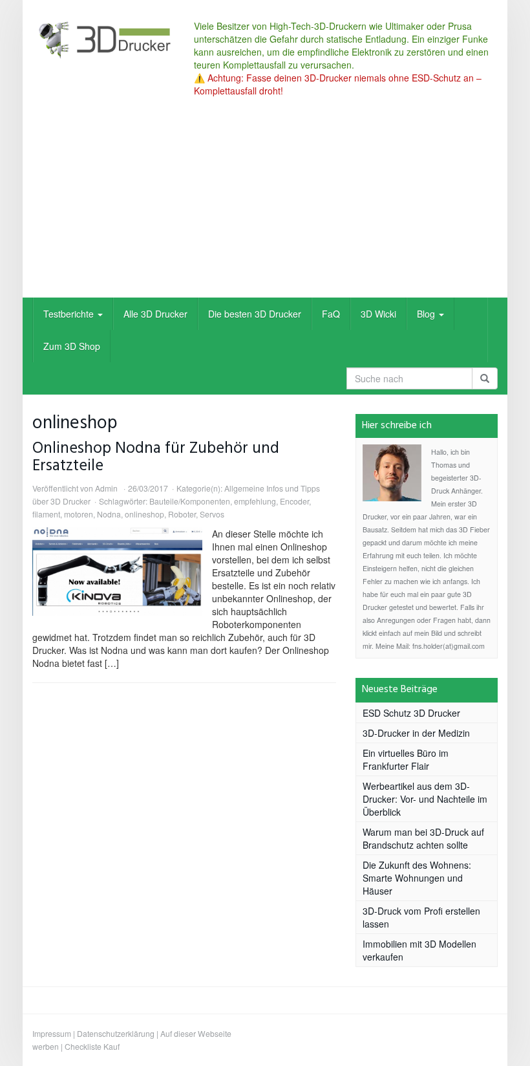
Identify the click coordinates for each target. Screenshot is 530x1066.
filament (46, 513)
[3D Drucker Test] (103, 39)
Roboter (182, 513)
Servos (212, 513)
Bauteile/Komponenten (189, 500)
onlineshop (144, 513)
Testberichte (69, 313)
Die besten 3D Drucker (254, 313)
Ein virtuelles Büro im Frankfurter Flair (406, 759)
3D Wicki (378, 313)
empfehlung (255, 500)
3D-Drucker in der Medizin (416, 732)
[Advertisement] (265, 200)
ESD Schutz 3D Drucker (411, 712)
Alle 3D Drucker (155, 313)
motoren (78, 513)
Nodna (109, 513)
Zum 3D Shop (71, 346)
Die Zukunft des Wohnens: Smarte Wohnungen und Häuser (417, 877)
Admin (106, 488)
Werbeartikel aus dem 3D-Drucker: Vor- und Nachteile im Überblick (425, 798)
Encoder (294, 500)
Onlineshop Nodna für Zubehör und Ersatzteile (155, 457)
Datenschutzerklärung (115, 1033)
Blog (427, 313)
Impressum (51, 1033)
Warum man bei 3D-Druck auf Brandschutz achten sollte (423, 838)
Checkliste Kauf (92, 1046)
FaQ (331, 313)
